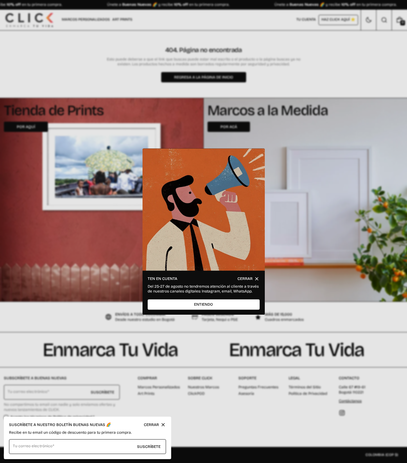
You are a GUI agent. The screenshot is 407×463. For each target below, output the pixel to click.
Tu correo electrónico (32, 446)
